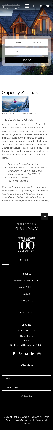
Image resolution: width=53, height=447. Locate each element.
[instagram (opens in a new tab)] (39, 353)
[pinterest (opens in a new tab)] (20, 353)
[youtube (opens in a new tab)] (26, 353)
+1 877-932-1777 (26, 330)
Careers (26, 294)
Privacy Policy (26, 300)
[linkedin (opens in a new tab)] (33, 353)
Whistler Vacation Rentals (26, 280)
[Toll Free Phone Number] (34, 6)
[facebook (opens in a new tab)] (14, 353)
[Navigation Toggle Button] (27, 6)
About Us (26, 273)
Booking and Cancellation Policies (26, 345)
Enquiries (26, 324)
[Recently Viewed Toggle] (41, 6)
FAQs (26, 340)
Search (26, 60)
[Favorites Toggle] (48, 6)
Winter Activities (26, 287)
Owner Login (26, 336)
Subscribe (26, 396)
